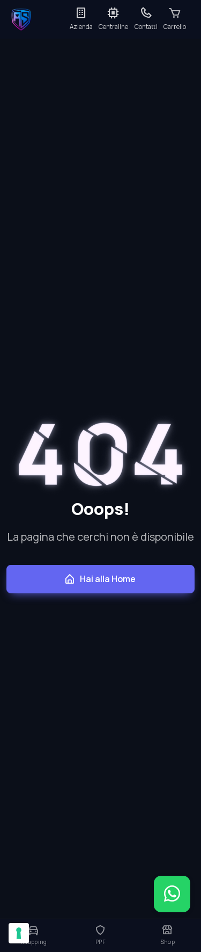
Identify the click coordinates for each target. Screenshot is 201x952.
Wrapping (33, 942)
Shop (167, 942)
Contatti (146, 27)
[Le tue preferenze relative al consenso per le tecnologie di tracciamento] (19, 933)
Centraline (113, 27)
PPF (100, 942)
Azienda (81, 27)
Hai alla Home (108, 579)
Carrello (174, 27)
